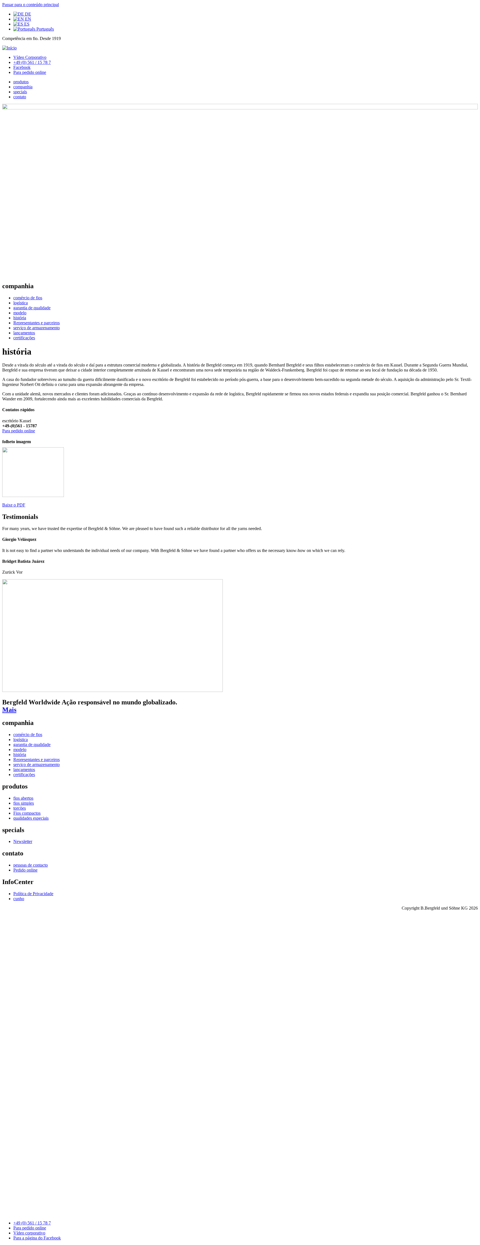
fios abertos (23, 798)
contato (19, 96)
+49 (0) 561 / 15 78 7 (32, 62)
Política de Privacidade (33, 893)
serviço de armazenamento (36, 327)
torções (19, 808)
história (19, 317)
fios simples (23, 803)
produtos (21, 81)
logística (20, 302)
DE (27, 14)
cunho (18, 898)
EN (27, 19)
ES (26, 24)
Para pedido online (29, 72)
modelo (19, 312)
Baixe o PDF (13, 505)
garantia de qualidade (32, 307)
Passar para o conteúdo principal (30, 4)
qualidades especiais (31, 818)
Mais (9, 709)
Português (44, 29)
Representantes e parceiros (36, 322)
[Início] (9, 48)
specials (20, 91)
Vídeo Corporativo (29, 57)
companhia (22, 86)
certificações (24, 337)
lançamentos (24, 332)
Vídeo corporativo (29, 1233)
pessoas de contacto (30, 865)
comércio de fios (27, 297)
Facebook (22, 67)
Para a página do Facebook (37, 1238)
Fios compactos (27, 813)
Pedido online (25, 870)
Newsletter (22, 841)
